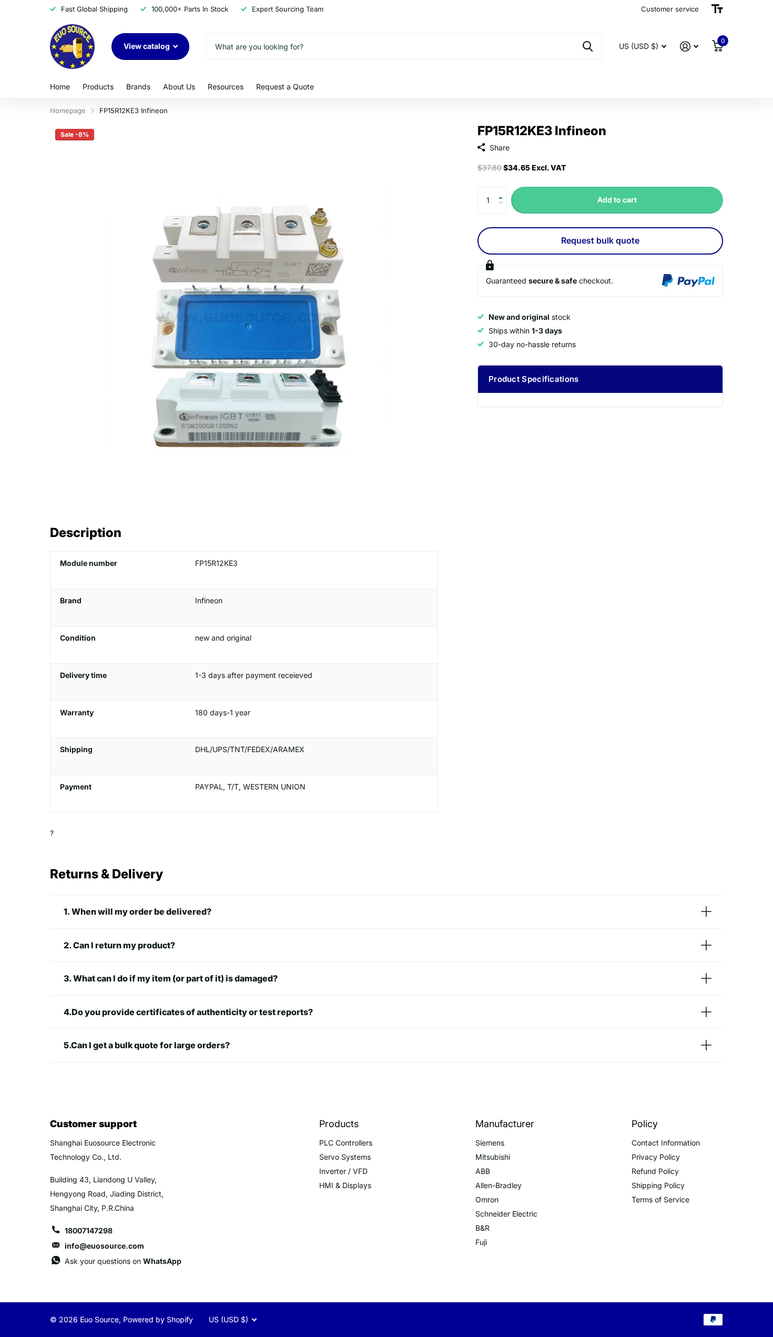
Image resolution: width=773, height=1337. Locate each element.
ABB (482, 1171)
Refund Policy (655, 1171)
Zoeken (587, 46)
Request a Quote (285, 86)
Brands (138, 86)
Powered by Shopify (158, 1319)
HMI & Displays (345, 1185)
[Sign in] (689, 46)
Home (60, 86)
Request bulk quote (600, 240)
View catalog (147, 46)
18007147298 (89, 1230)
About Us (179, 86)
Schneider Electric (506, 1213)
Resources (225, 86)
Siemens (489, 1142)
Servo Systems (345, 1156)
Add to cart (617, 199)
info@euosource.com (104, 1245)
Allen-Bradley (498, 1185)
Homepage (68, 110)
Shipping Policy (658, 1185)
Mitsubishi (492, 1156)
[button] (503, 190)
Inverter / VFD (343, 1171)
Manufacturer (504, 1123)
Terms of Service (660, 1199)
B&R (482, 1227)
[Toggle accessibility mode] (717, 9)
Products (98, 86)
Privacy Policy (656, 1156)
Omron (487, 1199)
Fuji (481, 1242)
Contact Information (666, 1142)
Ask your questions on (123, 1261)
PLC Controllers (345, 1142)
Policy (645, 1123)
